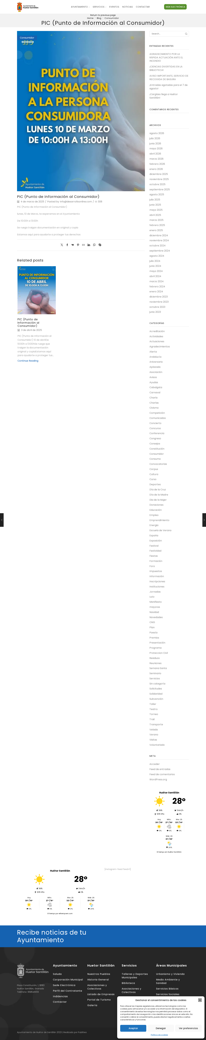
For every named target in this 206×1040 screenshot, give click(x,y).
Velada (153, 729)
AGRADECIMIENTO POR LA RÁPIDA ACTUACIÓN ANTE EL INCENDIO (166, 57)
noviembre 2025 (159, 179)
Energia (153, 525)
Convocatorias (158, 464)
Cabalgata (155, 387)
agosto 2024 (156, 256)
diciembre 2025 (158, 174)
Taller (152, 704)
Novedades (156, 617)
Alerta (153, 351)
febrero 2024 (157, 286)
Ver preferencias (188, 1028)
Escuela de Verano (160, 530)
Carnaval (154, 392)
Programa (155, 648)
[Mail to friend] (83, 245)
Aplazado (155, 367)
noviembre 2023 (159, 302)
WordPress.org (158, 779)
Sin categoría (157, 683)
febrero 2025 (157, 225)
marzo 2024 (156, 281)
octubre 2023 (157, 307)
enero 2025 (156, 230)
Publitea (82, 1032)
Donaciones (156, 505)
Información (156, 576)
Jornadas (155, 591)
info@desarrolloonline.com (76, 201)
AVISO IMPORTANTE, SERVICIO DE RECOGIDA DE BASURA (168, 77)
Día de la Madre (158, 494)
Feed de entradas (159, 769)
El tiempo (51, 913)
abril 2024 (155, 276)
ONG (152, 622)
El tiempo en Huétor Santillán (169, 852)
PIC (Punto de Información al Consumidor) (28, 322)
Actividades (156, 336)
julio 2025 (154, 199)
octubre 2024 (157, 245)
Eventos (114, 6)
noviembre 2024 (159, 240)
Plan (152, 627)
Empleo (153, 515)
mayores (154, 607)
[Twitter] (63, 245)
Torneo (153, 714)
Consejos (154, 443)
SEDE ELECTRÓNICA (175, 6)
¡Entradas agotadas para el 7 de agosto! (168, 86)
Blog (99, 18)
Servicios (99, 6)
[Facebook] (67, 245)
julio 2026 (154, 138)
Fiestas (153, 556)
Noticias (127, 6)
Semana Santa (158, 668)
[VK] (72, 245)
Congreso (155, 438)
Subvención (156, 699)
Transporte (156, 724)
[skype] (99, 245)
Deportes (155, 484)
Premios (154, 637)
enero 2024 (156, 291)
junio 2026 (155, 143)
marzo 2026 (156, 159)
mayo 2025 (156, 210)
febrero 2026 (157, 164)
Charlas (154, 403)
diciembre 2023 (158, 296)
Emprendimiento (159, 520)
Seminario (155, 673)
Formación (155, 561)
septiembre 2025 (159, 189)
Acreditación (157, 331)
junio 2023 (155, 312)
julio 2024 (154, 261)
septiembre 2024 (159, 250)
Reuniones (155, 663)
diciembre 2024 (158, 235)
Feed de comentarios (162, 774)
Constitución (156, 448)
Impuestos (155, 571)
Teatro (153, 709)
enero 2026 (156, 169)
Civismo (154, 408)
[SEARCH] (186, 34)
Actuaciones (156, 341)
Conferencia (156, 433)
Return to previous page (103, 15)
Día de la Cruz (157, 489)
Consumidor (112, 18)
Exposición (155, 540)
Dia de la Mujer (158, 500)
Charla (153, 397)
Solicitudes (155, 688)
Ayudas (153, 382)
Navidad (154, 612)
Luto (151, 596)
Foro (152, 566)
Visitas (153, 739)
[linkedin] (89, 245)
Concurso (155, 428)
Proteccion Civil (158, 653)
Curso (152, 479)
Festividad (155, 550)
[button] (199, 1000)
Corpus (153, 469)
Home (90, 18)
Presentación (157, 642)
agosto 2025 (156, 194)
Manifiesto (155, 602)
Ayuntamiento (79, 6)
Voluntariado (157, 745)
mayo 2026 (156, 148)
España (153, 535)
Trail (152, 719)
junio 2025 (155, 204)
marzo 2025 (156, 220)
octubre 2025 (157, 184)
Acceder (154, 764)
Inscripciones (157, 581)
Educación (155, 510)
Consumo (155, 459)
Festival (153, 546)
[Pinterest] (78, 245)
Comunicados (157, 418)
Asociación (155, 372)
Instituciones (156, 586)
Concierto (155, 423)
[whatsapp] (94, 245)
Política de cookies (159, 1035)
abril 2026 (155, 153)
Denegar (161, 1028)
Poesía (153, 632)
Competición (157, 413)
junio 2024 (155, 266)
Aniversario (156, 362)
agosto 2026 (156, 133)
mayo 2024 (156, 271)
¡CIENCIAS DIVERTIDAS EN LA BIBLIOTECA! (165, 68)
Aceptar (133, 1028)
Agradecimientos (159, 346)
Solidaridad (155, 694)
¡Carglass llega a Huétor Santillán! (163, 96)
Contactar (143, 6)
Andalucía (155, 357)
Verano (153, 734)
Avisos (153, 377)
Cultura (153, 474)
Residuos (154, 658)
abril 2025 (155, 215)
